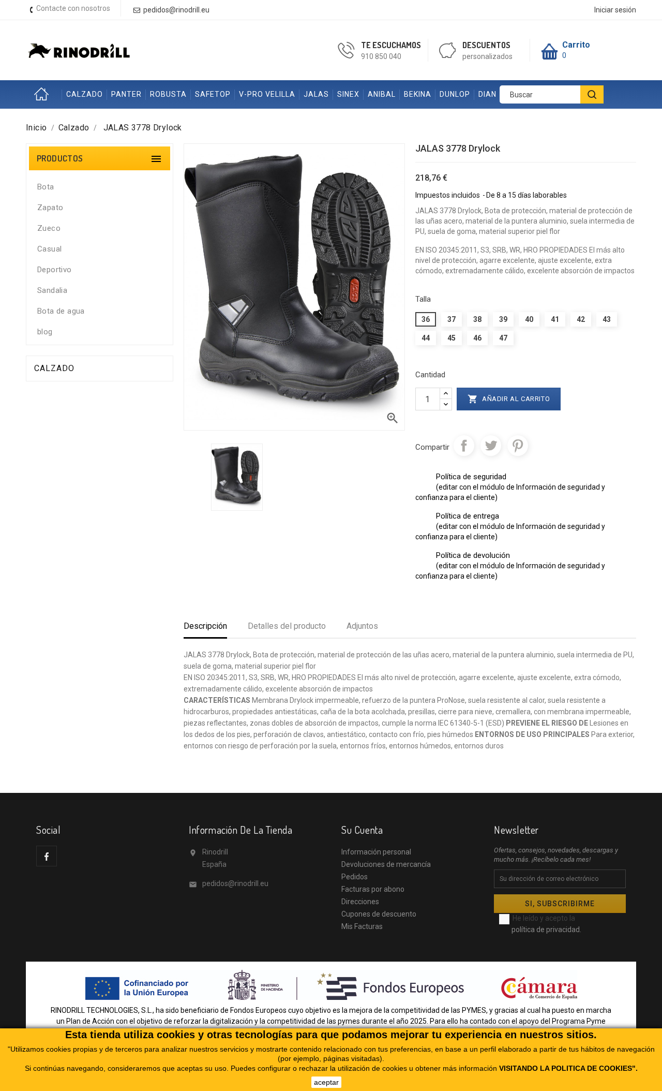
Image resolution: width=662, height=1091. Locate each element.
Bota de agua (61, 311)
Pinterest (517, 445)
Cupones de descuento (378, 914)
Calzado (54, 368)
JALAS (316, 94)
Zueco (49, 228)
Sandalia (52, 290)
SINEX (348, 94)
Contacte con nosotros (73, 8)
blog (45, 331)
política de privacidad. (546, 929)
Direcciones (360, 901)
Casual (49, 249)
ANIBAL (382, 94)
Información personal (376, 852)
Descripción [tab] (205, 626)
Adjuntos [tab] (362, 626)
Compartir (464, 445)
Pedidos (354, 877)
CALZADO (84, 94)
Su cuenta (362, 829)
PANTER (126, 94)
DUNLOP (455, 94)
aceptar (326, 1082)
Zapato (50, 207)
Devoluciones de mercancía (386, 864)
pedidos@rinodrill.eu (235, 883)
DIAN (487, 94)
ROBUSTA (168, 94)
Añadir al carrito (509, 399)
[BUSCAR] (592, 94)
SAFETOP (213, 94)
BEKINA (417, 94)
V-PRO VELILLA (267, 94)
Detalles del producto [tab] (287, 626)
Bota (45, 186)
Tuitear (490, 445)
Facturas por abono (372, 889)
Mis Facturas (362, 926)
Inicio (44, 94)
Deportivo (54, 269)
